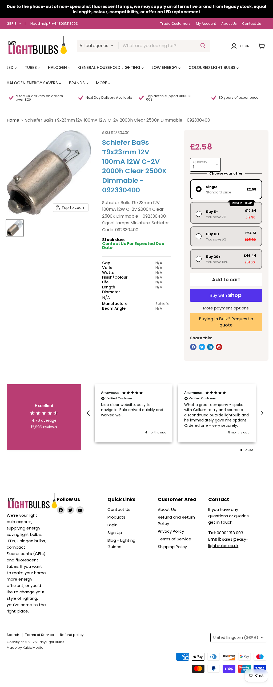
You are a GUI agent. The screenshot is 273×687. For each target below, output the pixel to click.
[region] (175, 413)
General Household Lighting (110, 67)
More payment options (226, 308)
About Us (229, 24)
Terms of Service (174, 539)
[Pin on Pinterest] (219, 347)
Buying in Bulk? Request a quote (226, 322)
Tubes (31, 67)
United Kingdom (235, 637)
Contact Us (251, 24)
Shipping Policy (172, 546)
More (102, 83)
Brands (77, 83)
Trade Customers (175, 24)
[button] (88, 413)
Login (244, 46)
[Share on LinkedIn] (210, 347)
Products (116, 517)
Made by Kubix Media (25, 647)
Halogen (58, 67)
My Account (206, 24)
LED (11, 67)
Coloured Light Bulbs (212, 67)
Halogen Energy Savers (33, 83)
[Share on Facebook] (193, 347)
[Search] (203, 46)
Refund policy (71, 634)
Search (13, 634)
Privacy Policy (171, 531)
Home (13, 120)
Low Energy (165, 67)
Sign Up (114, 532)
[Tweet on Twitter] (202, 347)
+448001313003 (64, 23)
